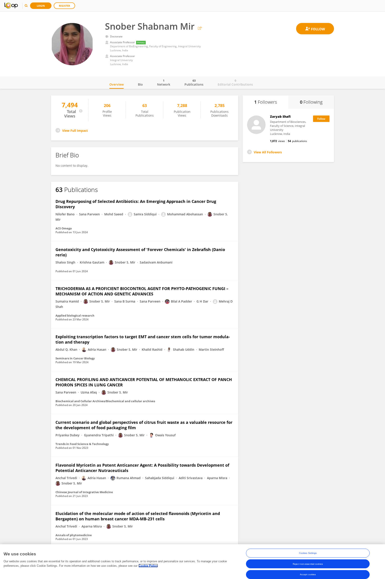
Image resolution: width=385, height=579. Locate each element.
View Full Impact (75, 130)
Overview (116, 84)
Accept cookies (308, 574)
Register (64, 5)
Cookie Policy (148, 565)
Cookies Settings (308, 553)
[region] (192, 561)
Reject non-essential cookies (308, 564)
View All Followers (268, 152)
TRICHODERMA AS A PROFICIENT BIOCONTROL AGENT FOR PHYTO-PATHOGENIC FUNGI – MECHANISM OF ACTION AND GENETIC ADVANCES (141, 291)
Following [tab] (311, 102)
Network (163, 82)
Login (41, 5)
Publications (193, 82)
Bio (140, 84)
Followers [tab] (265, 102)
